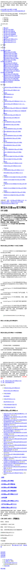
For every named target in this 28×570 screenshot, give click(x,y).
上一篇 (11, 380)
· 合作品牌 (4, 497)
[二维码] (6, 561)
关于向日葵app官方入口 (10, 40)
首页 (8, 200)
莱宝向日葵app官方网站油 (10, 63)
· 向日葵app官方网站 (7, 481)
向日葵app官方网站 (9, 29)
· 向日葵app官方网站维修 (9, 487)
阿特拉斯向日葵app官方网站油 (12, 71)
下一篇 (7, 382)
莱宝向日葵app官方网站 (10, 52)
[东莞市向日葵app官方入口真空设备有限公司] (13, 11)
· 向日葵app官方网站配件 (9, 491)
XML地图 (9, 9)
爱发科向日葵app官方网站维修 (12, 77)
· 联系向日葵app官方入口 (9, 507)
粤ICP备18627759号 (17, 545)
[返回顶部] (7, 565)
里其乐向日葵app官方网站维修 (12, 80)
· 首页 (2, 477)
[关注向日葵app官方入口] (10, 562)
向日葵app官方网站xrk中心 (11, 39)
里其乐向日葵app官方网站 (10, 56)
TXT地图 (14, 9)
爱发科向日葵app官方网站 (10, 55)
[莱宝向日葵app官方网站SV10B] (9, 203)
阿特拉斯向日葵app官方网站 (11, 58)
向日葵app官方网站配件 (4, 83)
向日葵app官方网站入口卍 (10, 36)
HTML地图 (3, 9)
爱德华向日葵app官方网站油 (11, 64)
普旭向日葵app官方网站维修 (11, 78)
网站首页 (6, 28)
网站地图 (3, 568)
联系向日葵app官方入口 (10, 42)
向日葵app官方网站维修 (10, 32)
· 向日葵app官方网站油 (8, 484)
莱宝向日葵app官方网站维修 (11, 74)
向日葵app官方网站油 (9, 31)
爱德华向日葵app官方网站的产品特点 (13, 473)
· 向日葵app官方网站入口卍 (9, 494)
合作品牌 (6, 37)
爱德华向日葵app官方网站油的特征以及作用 (15, 451)
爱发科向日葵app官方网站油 (11, 66)
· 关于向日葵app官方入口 (9, 504)
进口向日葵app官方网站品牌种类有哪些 (14, 454)
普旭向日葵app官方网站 (10, 60)
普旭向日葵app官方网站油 (10, 67)
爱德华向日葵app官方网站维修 (12, 75)
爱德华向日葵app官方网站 (10, 53)
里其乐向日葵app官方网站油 (11, 69)
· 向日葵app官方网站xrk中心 (10, 501)
